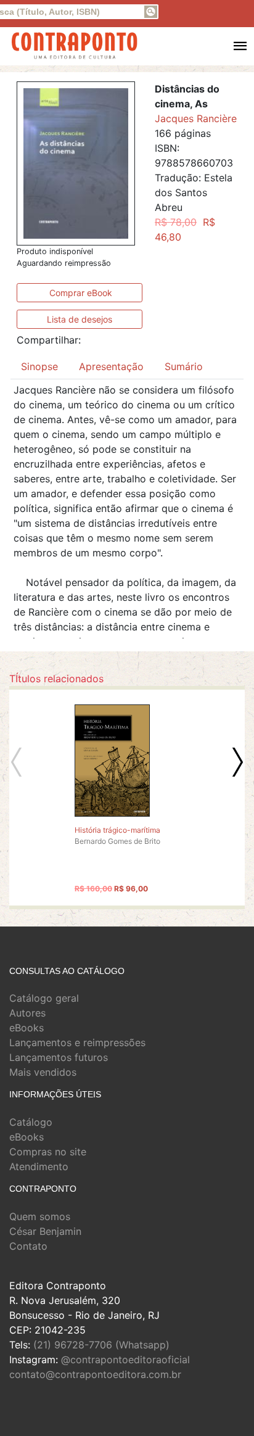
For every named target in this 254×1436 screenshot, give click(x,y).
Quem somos (39, 1216)
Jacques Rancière (196, 118)
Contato (28, 1246)
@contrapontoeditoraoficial (125, 1359)
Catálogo (30, 1122)
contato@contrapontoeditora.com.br (95, 1374)
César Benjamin (45, 1231)
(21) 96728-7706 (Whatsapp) (101, 1345)
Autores (27, 1013)
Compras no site (47, 1151)
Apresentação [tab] (111, 366)
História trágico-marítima (117, 830)
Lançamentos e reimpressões (77, 1042)
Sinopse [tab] (39, 366)
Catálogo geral (44, 998)
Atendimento (38, 1166)
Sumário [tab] (184, 366)
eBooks (26, 1027)
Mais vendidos (42, 1072)
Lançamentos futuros (58, 1057)
